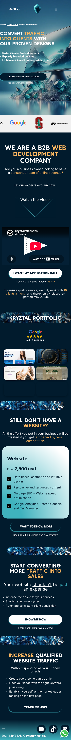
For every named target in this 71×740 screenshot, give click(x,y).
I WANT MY (35, 273)
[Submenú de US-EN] (17, 9)
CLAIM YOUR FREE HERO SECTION (23, 77)
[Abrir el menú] (56, 9)
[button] (35, 336)
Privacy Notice (35, 736)
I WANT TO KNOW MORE (35, 526)
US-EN (12, 9)
